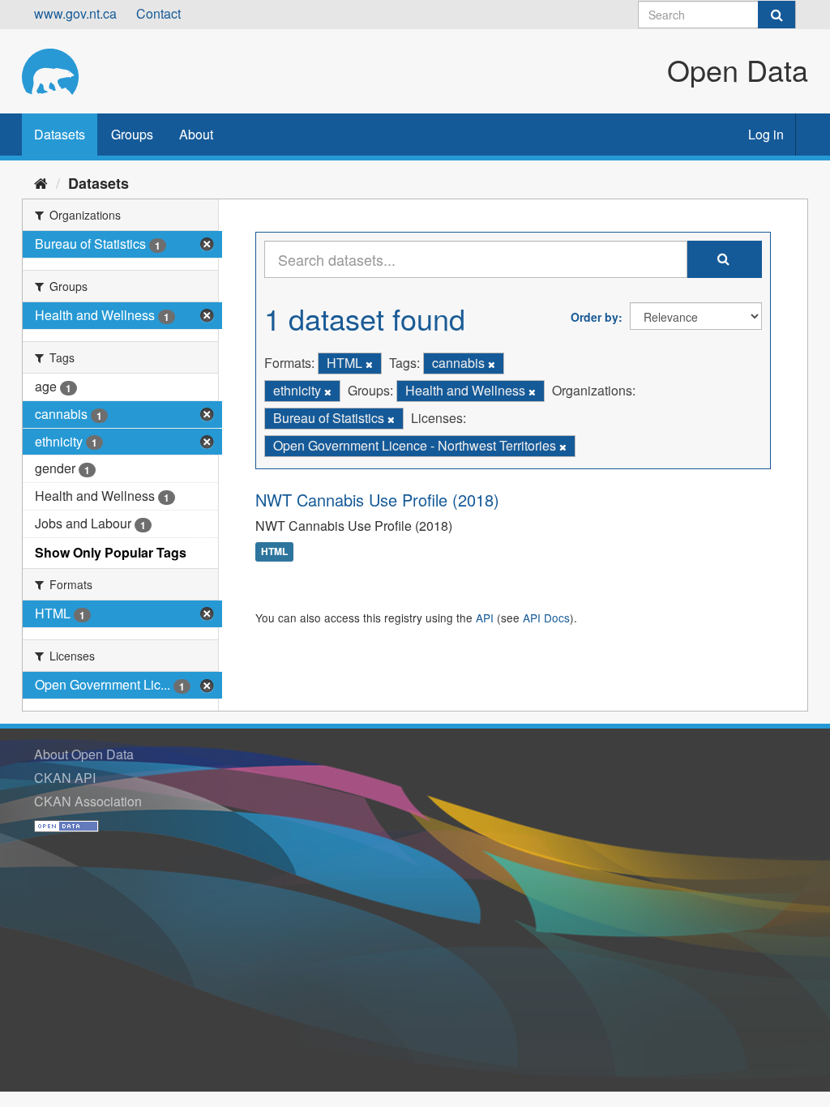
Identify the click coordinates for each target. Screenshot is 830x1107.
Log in (766, 134)
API (485, 617)
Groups (132, 134)
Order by (594, 317)
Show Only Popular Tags (110, 552)
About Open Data (84, 754)
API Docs (546, 617)
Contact (158, 13)
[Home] (41, 182)
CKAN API (65, 777)
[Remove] (369, 363)
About (196, 134)
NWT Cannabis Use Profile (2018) (377, 499)
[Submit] (776, 14)
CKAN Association (88, 801)
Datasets (59, 134)
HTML (274, 552)
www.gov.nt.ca (75, 13)
